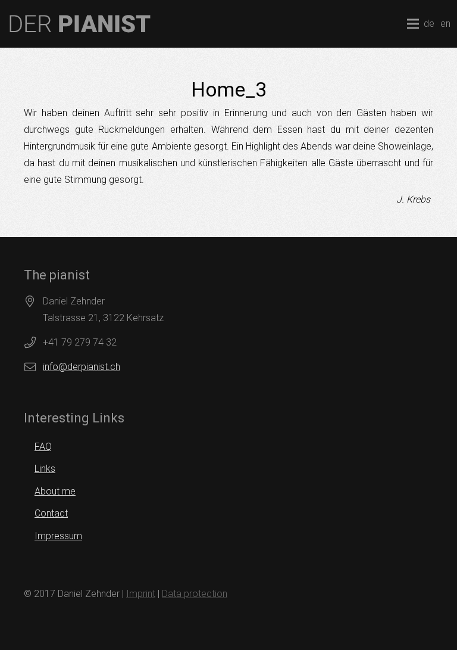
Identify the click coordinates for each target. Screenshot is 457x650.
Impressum (58, 536)
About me (55, 491)
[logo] (80, 24)
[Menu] (413, 24)
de (429, 23)
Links (45, 468)
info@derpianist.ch (81, 366)
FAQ (43, 446)
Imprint (140, 593)
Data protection (194, 593)
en (445, 23)
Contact (51, 513)
